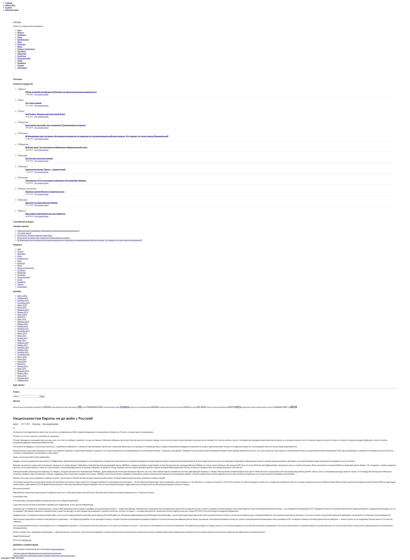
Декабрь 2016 (23, 347)
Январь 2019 (22, 312)
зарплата (180, 407)
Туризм (20, 65)
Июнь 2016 (21, 361)
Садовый (105, 407)
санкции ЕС (270, 407)
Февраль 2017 (23, 343)
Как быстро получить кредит (39, 158)
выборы (155, 406)
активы (140, 407)
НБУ (80, 406)
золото (186, 406)
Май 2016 (21, 364)
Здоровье (21, 35)
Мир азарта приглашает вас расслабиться (45, 214)
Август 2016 (22, 357)
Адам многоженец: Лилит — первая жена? (45, 169)
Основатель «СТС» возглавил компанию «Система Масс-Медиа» (55, 180)
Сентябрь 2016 (23, 354)
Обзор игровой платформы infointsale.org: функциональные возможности (61, 92)
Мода (19, 46)
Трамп (117, 407)
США (100, 406)
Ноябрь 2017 (22, 326)
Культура (21, 44)
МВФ (70, 407)
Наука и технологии (26, 49)
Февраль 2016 (23, 371)
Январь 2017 (22, 345)
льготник (214, 407)
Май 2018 (21, 317)
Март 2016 (21, 368)
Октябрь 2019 (23, 300)
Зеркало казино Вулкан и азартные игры (44, 191)
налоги (230, 406)
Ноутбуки (21, 51)
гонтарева (162, 407)
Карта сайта (10, 5)
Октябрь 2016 (23, 352)
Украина (124, 406)
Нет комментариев (41, 94)
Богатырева (36, 407)
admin (15, 424)
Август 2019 (22, 305)
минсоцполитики (222, 407)
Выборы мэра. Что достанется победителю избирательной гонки (56, 147)
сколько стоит (280, 406)
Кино (19, 42)
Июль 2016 (21, 359)
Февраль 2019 (23, 310)
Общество (21, 54)
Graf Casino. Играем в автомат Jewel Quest (45, 114)
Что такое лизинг (33, 103)
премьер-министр (261, 407)
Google (15, 407)
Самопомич (111, 407)
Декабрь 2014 (23, 378)
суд (288, 407)
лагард (209, 407)
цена (293, 406)
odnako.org (26, 540)
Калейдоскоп (23, 39)
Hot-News (17, 22)
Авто (19, 30)
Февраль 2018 (23, 321)
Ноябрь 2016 (22, 350)
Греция (53, 407)
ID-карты (20, 407)
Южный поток (134, 407)
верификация (147, 407)
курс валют (201, 406)
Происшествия (23, 58)
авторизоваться (57, 549)
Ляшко (66, 407)
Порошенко (92, 406)
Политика (21, 56)
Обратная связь (12, 10)
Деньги (20, 32)
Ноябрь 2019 (22, 298)
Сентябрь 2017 (23, 331)
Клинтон (61, 407)
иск (191, 407)
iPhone (25, 407)
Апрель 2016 (22, 366)
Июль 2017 (21, 336)
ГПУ (41, 407)
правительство (246, 407)
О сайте (8, 7)
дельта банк (168, 407)
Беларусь (30, 407)
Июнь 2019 (21, 307)
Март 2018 (21, 319)
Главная (8, 3)
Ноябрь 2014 (22, 380)
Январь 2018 (22, 324)
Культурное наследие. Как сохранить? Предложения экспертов (55, 125)
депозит (175, 407)
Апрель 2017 (22, 338)
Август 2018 (22, 314)
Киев (57, 407)
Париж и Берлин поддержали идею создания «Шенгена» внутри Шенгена (44, 555)
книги (194, 407)
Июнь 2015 (21, 376)
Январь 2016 (22, 373)
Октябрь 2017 (23, 329)
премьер (253, 407)
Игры (19, 37)
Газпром (47, 406)
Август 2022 (22, 296)
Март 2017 (21, 340)
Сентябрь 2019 (23, 303)
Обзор (84, 407)
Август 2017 (22, 333)
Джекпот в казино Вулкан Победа (41, 203)
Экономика (22, 68)
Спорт (20, 61)
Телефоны (21, 63)
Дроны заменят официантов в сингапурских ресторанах (37, 553)
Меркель (74, 407)
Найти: (16, 396)
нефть (237, 406)
